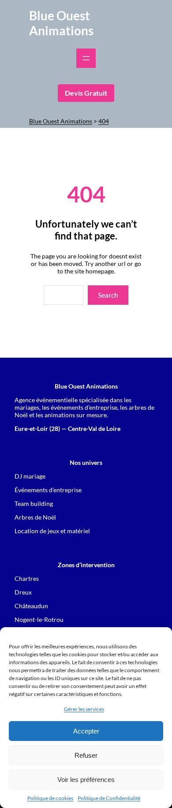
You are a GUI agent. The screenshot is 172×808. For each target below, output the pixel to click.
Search (108, 295)
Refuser (86, 755)
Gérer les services (84, 709)
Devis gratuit (86, 93)
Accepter (86, 731)
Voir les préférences (86, 779)
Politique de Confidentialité (109, 798)
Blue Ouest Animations (61, 23)
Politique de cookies (50, 798)
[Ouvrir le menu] (86, 58)
